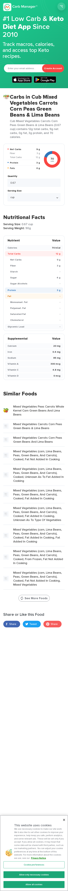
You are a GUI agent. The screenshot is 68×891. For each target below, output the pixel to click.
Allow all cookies (34, 884)
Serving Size (15, 190)
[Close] (64, 820)
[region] (34, 853)
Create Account (53, 68)
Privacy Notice (38, 858)
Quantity (12, 176)
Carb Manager (20, 6)
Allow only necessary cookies (34, 874)
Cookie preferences (34, 864)
